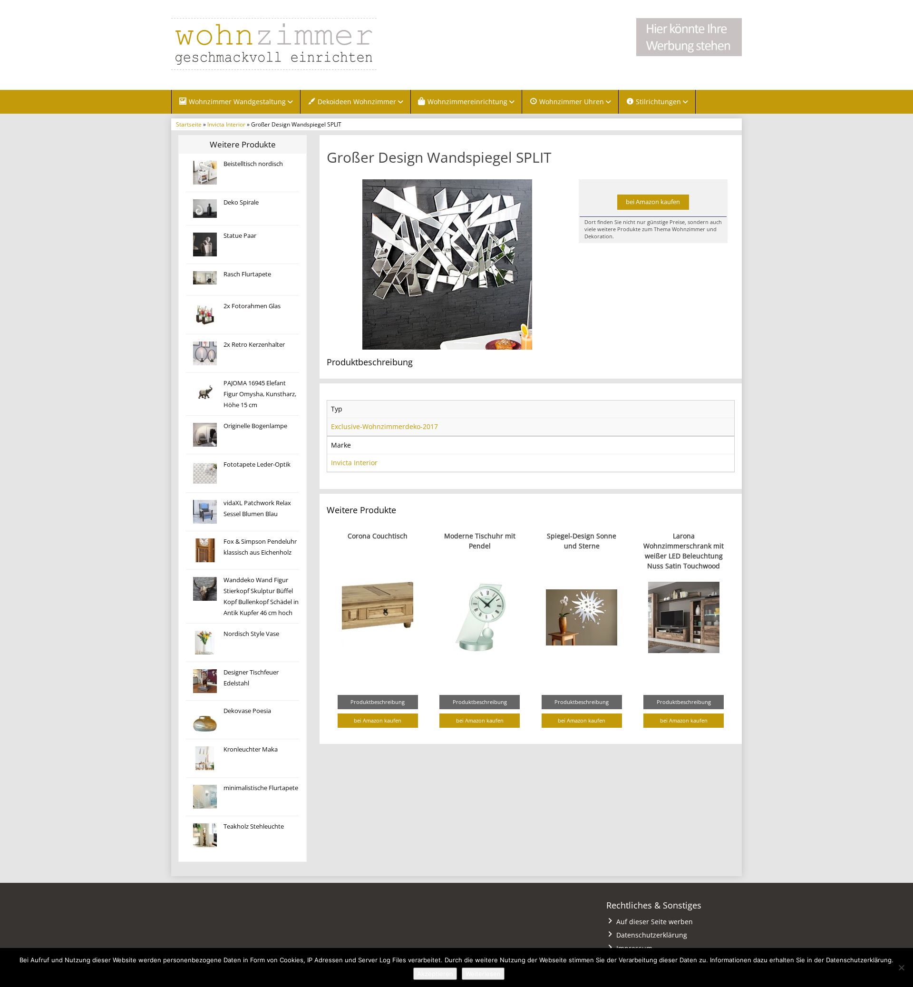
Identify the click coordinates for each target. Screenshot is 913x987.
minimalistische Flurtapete (260, 788)
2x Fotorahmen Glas (252, 306)
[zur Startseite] (290, 44)
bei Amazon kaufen (653, 202)
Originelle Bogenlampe (255, 426)
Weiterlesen (483, 973)
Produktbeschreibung (377, 701)
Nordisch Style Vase (251, 634)
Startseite (189, 124)
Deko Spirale (241, 202)
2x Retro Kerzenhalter (254, 345)
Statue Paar (239, 236)
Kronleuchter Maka (250, 749)
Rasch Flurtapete (247, 274)
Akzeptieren (435, 973)
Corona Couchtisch (378, 535)
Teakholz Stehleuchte (253, 826)
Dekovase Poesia (247, 711)
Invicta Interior (226, 124)
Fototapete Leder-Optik (257, 464)
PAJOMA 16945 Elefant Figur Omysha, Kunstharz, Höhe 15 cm (259, 394)
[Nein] (901, 967)
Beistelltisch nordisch (253, 164)
